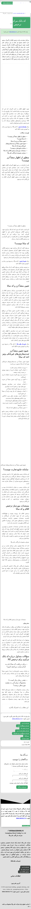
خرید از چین (23, 261)
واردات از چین (22, 126)
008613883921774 (13, 31)
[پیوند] (21, 22)
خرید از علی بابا (21, 344)
